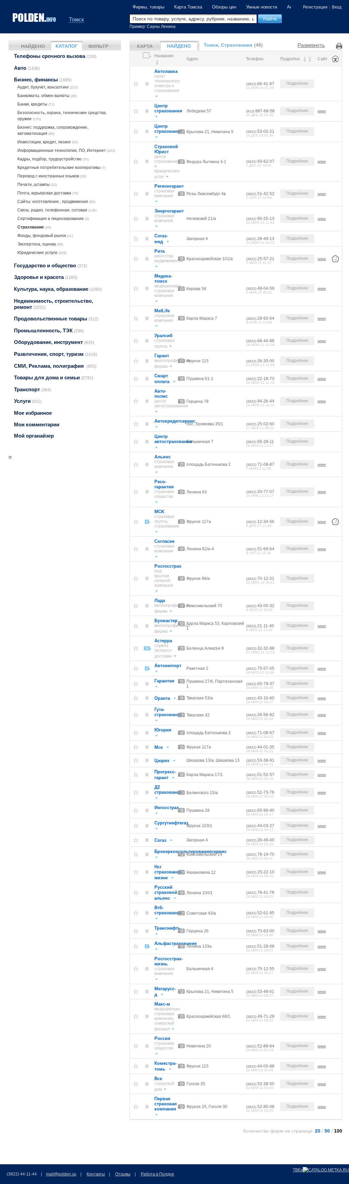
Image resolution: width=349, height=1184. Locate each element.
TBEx (298, 1170)
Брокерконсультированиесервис (190, 851)
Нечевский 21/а (201, 218)
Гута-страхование (168, 712)
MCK (159, 511)
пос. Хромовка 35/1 (204, 424)
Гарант (161, 355)
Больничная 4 (199, 968)
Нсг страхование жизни (168, 872)
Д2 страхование (168, 790)
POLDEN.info (35, 17)
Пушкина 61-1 (199, 378)
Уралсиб (163, 335)
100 (338, 1131)
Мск (158, 747)
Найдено (33, 46)
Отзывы (123, 1174)
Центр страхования (168, 108)
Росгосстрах (167, 566)
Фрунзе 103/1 (199, 825)
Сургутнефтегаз (171, 822)
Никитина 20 (198, 1046)
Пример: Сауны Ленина (153, 26)
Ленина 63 (196, 492)
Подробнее (297, 83)
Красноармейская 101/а (209, 258)
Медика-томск (163, 278)
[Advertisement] (65, 503)
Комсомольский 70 (204, 605)
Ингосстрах (166, 807)
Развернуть (311, 45)
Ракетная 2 (197, 668)
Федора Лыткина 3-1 (206, 161)
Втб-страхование (168, 910)
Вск (158, 1078)
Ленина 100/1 (199, 892)
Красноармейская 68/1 (208, 1016)
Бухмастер (166, 620)
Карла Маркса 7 (201, 318)
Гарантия (164, 680)
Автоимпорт (167, 665)
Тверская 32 (198, 715)
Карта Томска (188, 7)
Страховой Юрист (166, 149)
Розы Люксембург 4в (206, 193)
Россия (162, 1038)
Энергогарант (169, 211)
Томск (76, 19)
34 (147, 648)
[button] (270, 18)
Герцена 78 (197, 401)
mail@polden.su (61, 1174)
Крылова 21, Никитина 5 (209, 131)
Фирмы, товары (148, 7)
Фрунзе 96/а (198, 578)
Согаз (160, 840)
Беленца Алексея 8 (205, 648)
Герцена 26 (197, 931)
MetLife (162, 310)
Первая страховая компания (165, 1103)
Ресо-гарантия (164, 484)
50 (327, 1131)
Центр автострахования (173, 439)
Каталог (67, 46)
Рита (159, 251)
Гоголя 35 (195, 1084)
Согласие (164, 541)
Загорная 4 (197, 238)
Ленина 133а (199, 946)
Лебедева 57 (198, 111)
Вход (337, 7)
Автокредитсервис (174, 421)
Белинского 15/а (202, 792)
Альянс (162, 456)
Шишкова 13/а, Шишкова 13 (213, 760)
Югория (162, 729)
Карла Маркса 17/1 (204, 774)
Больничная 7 (199, 441)
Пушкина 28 (198, 810)
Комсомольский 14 (204, 854)
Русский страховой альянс (165, 893)
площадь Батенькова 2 (208, 464)
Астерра (163, 640)
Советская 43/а (201, 913)
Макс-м (162, 1004)
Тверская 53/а (199, 698)
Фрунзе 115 (197, 361)
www (322, 111)
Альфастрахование (175, 943)
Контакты (96, 1174)
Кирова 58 (196, 288)
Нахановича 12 (201, 872)
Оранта (162, 698)
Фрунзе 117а (198, 521)
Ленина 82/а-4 (200, 549)
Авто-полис (161, 394)
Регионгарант (169, 186)
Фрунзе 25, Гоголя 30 (206, 1106)
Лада (159, 600)
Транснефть (167, 928)
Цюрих (161, 760)
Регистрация (315, 7)
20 (317, 1131)
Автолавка (166, 71)
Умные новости (261, 7)
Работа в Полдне (157, 1174)
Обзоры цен (224, 7)
